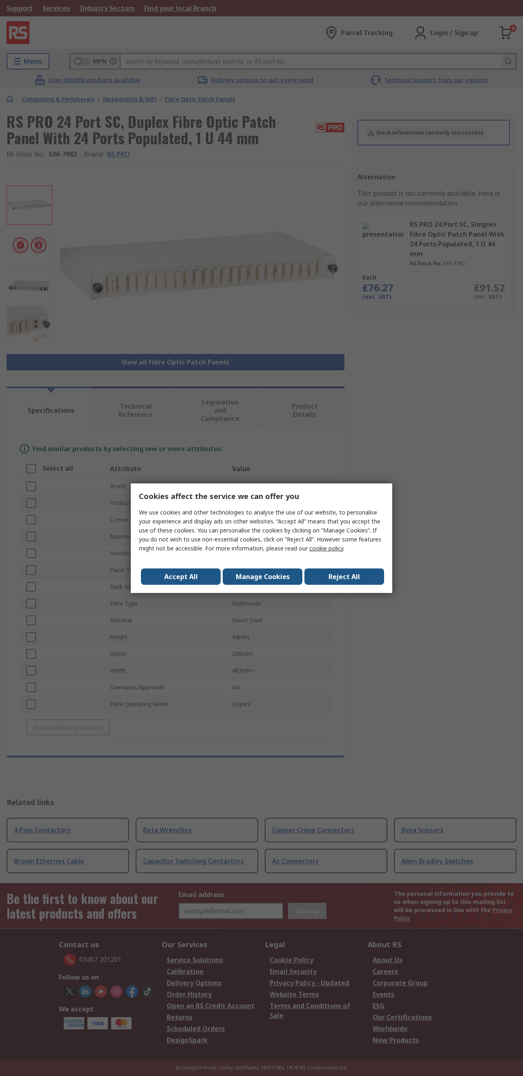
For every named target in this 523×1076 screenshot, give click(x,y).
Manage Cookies (263, 576)
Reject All (344, 576)
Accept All (181, 576)
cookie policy (326, 548)
